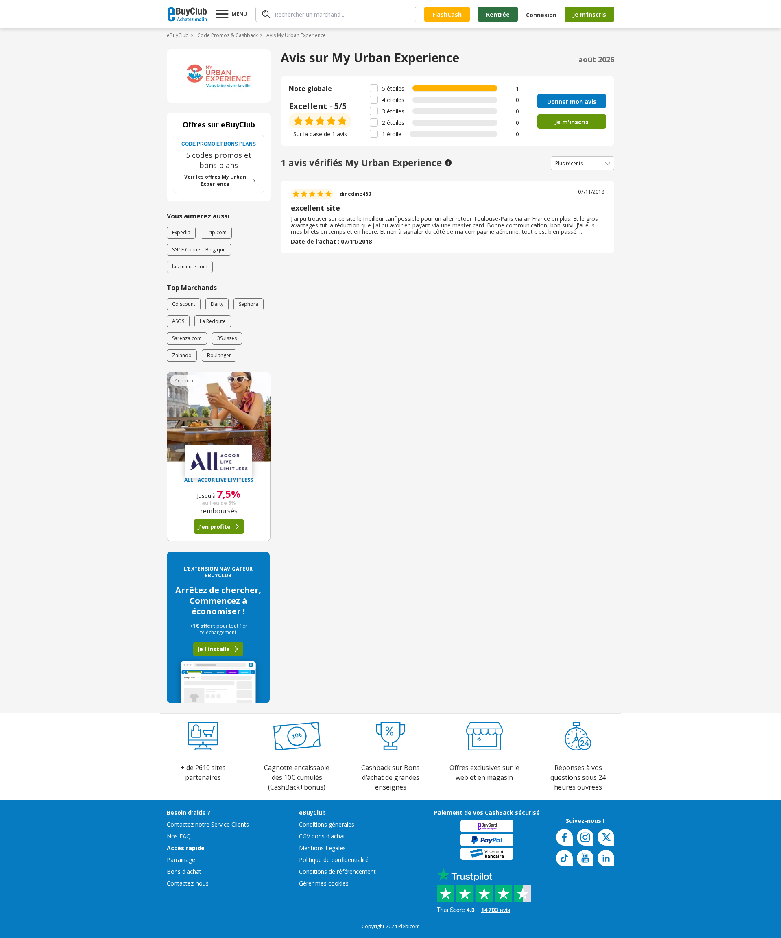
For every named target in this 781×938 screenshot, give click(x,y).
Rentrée (498, 14)
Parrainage (181, 860)
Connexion (541, 15)
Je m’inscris (589, 14)
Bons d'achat (184, 871)
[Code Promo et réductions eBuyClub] (187, 14)
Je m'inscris (572, 122)
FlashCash (447, 14)
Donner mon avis (571, 101)
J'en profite (214, 526)
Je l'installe (213, 649)
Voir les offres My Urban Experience (215, 181)
